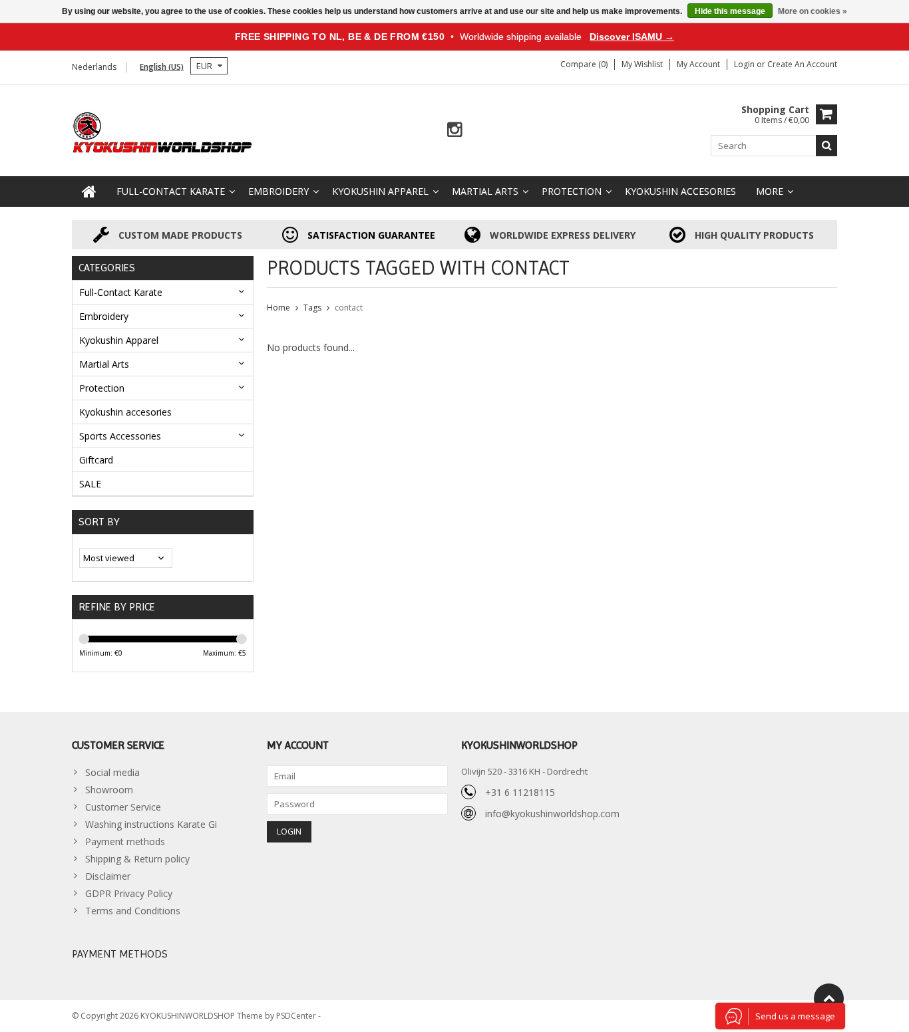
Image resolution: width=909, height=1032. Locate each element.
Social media (112, 772)
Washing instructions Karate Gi (151, 824)
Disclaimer (107, 876)
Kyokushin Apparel (380, 191)
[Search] (826, 145)
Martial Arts (485, 191)
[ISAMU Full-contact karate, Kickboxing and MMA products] (163, 131)
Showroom (109, 789)
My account (698, 64)
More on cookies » (812, 11)
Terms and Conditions (132, 910)
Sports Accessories (120, 436)
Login (745, 64)
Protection (572, 191)
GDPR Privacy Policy (128, 893)
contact (349, 307)
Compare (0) (584, 64)
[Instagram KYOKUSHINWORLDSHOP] (455, 130)
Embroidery (278, 191)
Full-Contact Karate (170, 191)
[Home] (89, 191)
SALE (90, 483)
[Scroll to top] (829, 998)
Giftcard (96, 459)
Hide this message (730, 11)
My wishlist (642, 64)
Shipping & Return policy (137, 858)
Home (278, 307)
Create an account (802, 64)
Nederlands (94, 66)
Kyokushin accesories (680, 191)
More (769, 191)
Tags (312, 307)
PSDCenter (297, 1015)
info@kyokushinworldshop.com (552, 813)
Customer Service (123, 807)
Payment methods (125, 841)
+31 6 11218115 (520, 792)
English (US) (162, 66)
